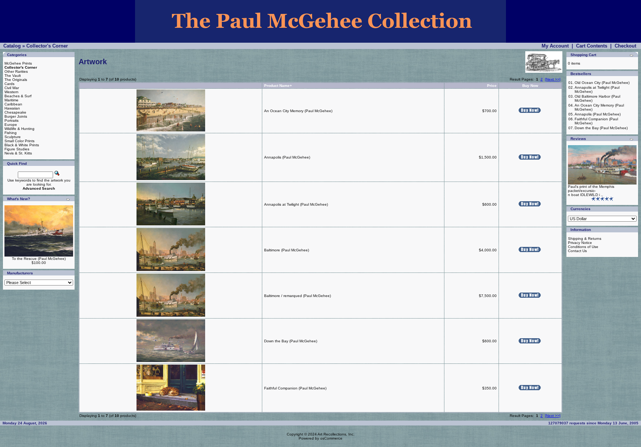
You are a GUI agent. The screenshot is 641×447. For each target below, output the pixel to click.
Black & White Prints (21, 145)
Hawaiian (12, 108)
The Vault (12, 76)
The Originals (15, 80)
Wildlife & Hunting (19, 129)
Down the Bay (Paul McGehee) (290, 341)
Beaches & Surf (18, 96)
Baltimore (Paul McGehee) (286, 250)
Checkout (625, 46)
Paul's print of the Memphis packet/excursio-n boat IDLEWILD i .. (591, 191)
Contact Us (577, 251)
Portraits (11, 120)
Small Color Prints (19, 141)
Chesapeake (15, 112)
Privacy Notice (580, 243)
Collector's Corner (47, 46)
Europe (10, 125)
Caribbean (13, 104)
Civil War (11, 88)
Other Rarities (16, 71)
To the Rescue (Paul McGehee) (39, 259)
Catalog (12, 46)
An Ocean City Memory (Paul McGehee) (298, 111)
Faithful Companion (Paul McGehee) (295, 388)
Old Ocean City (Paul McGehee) (602, 83)
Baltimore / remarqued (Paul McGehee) (297, 296)
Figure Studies (16, 149)
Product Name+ (278, 86)
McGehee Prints (18, 63)
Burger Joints (15, 116)
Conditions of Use (583, 247)
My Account (555, 46)
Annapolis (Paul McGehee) (287, 157)
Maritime (11, 100)
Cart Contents (591, 46)
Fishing (10, 133)
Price (492, 86)
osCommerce (331, 438)
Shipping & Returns (584, 238)
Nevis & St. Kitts (18, 153)
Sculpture (12, 137)
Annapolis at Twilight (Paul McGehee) (296, 204)
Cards (9, 84)
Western (11, 92)
